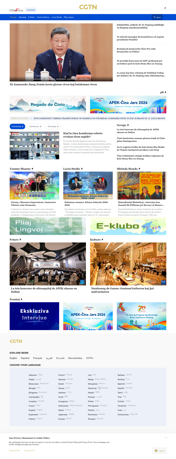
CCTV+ (90, 358)
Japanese (66, 414)
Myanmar (98, 388)
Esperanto (38, 414)
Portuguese (97, 405)
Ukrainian (127, 405)
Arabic (35, 379)
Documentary (75, 358)
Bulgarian (38, 392)
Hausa (64, 388)
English (13, 358)
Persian (95, 397)
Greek (65, 383)
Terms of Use (29, 450)
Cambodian (36, 397)
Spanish (125, 383)
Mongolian (96, 383)
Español (25, 358)
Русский (60, 358)
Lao (92, 375)
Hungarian (66, 401)
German (65, 379)
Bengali (34, 388)
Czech (34, 405)
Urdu (122, 410)
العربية (49, 358)
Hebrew (64, 392)
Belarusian (38, 383)
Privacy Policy (14, 450)
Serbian (125, 375)
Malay (97, 379)
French (65, 375)
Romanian (96, 414)
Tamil (123, 392)
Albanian (35, 375)
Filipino (36, 419)
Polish (93, 401)
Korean (65, 419)
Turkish (124, 401)
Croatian (36, 401)
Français (37, 358)
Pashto (93, 410)
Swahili (125, 388)
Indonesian (70, 405)
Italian (64, 410)
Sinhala (124, 379)
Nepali (93, 392)
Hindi (63, 397)
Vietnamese (128, 414)
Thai (122, 397)
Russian (95, 419)
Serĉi (158, 17)
